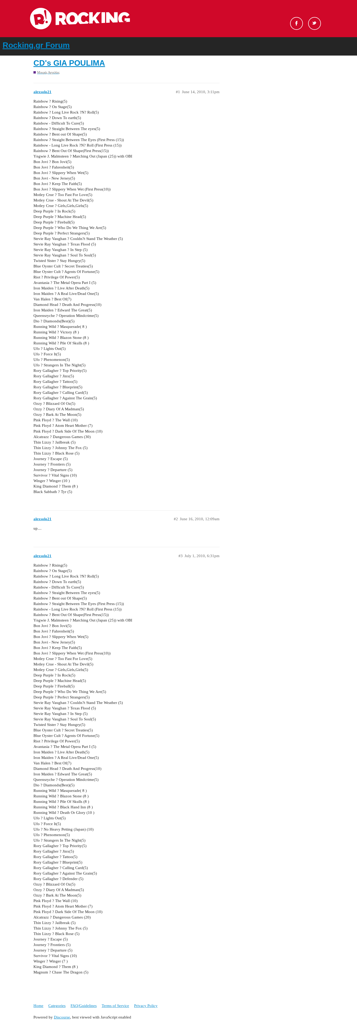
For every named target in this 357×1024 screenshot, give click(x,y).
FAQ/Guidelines (84, 1006)
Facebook (296, 23)
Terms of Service (115, 1006)
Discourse (62, 1017)
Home (38, 1006)
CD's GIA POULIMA (69, 63)
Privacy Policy (146, 1006)
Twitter (314, 23)
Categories (57, 1006)
